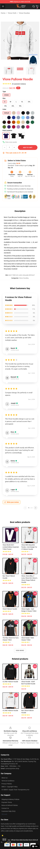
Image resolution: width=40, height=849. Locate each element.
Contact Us (5, 808)
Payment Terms (6, 802)
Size (4, 98)
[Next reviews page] (35, 508)
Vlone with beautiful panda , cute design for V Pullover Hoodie (29, 547)
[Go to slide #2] (20, 70)
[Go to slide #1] (9, 70)
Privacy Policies (6, 784)
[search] (33, 6)
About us (4, 778)
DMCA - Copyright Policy (9, 787)
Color (4, 109)
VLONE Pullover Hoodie (10, 681)
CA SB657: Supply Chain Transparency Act (15, 789)
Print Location (7, 130)
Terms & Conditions (7, 781)
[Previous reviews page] (25, 508)
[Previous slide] (4, 40)
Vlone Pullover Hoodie (10, 609)
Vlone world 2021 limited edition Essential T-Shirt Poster (11, 547)
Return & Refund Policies (9, 805)
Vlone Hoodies (24, 13)
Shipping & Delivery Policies (10, 799)
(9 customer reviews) (19, 84)
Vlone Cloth (12, 13)
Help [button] (36, 846)
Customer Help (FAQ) (8, 811)
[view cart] (37, 6)
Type (4, 91)
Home (3, 13)
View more (20, 650)
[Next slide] (36, 40)
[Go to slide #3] (31, 70)
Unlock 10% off (4, 840)
